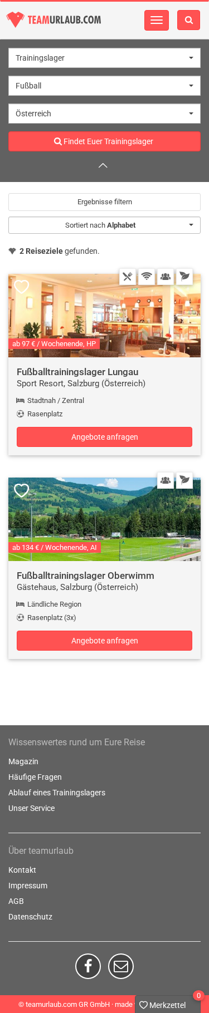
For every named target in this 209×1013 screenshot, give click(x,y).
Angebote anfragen (104, 436)
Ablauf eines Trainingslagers (56, 792)
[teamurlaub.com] (53, 20)
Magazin (23, 761)
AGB (16, 901)
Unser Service (31, 808)
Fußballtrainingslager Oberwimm (85, 575)
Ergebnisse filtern (104, 202)
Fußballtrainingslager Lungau (77, 371)
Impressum (27, 885)
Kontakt (22, 870)
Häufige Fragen (35, 777)
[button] (104, 58)
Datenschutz (30, 916)
